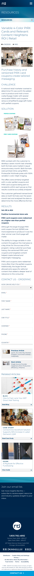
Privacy (16, 557)
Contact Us (16, 573)
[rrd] (4, 3)
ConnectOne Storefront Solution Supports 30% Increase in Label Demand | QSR (16, 432)
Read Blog (17, 404)
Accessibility (25, 561)
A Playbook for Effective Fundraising (13, 465)
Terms (17, 561)
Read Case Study (17, 438)
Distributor (6, 555)
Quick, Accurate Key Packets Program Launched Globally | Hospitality (21, 353)
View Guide (17, 470)
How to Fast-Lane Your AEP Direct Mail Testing (15, 399)
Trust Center (9, 561)
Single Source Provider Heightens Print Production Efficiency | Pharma (21, 364)
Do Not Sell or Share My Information (16, 559)
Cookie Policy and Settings (20, 555)
